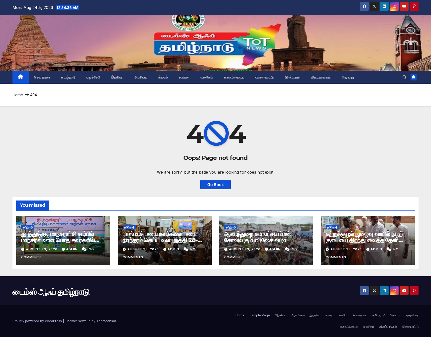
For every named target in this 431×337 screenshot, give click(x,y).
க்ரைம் (163, 77)
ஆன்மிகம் (292, 77)
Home (17, 94)
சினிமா (184, 77)
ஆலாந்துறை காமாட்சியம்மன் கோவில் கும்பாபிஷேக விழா (257, 237)
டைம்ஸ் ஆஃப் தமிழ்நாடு (50, 291)
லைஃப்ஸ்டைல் (234, 77)
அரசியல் (140, 77)
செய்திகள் (42, 77)
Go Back (215, 184)
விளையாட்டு (264, 77)
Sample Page (259, 315)
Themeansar (106, 321)
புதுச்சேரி (93, 77)
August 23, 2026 (42, 249)
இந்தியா (117, 77)
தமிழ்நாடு (68, 77)
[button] (405, 77)
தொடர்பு (348, 77)
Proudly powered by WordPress (37, 321)
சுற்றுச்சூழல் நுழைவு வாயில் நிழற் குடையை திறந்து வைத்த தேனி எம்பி (364, 240)
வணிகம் (207, 77)
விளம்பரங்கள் (321, 77)
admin (72, 249)
